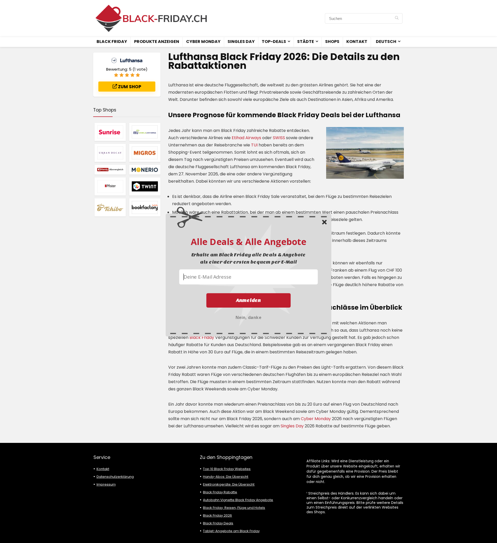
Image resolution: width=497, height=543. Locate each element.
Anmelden (248, 300)
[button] (248, 241)
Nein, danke (248, 316)
